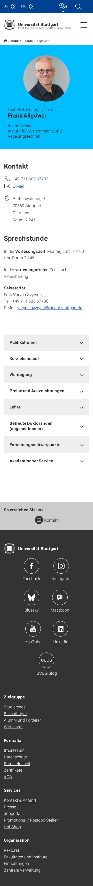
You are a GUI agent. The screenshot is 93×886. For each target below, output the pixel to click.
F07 (24, 6)
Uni (6, 6)
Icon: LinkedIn (60, 629)
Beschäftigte (15, 713)
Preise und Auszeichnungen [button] (37, 390)
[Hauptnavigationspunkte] (83, 24)
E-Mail (18, 186)
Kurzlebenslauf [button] (24, 358)
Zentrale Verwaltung (22, 870)
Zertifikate (13, 770)
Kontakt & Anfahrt (20, 800)
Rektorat (11, 850)
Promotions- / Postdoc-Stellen (31, 820)
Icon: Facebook (31, 566)
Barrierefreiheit (17, 763)
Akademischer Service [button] (31, 460)
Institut (15, 41)
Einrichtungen (16, 863)
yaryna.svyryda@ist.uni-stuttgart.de (49, 307)
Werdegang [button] (21, 374)
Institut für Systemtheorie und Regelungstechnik (5, 40)
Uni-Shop (12, 826)
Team (28, 41)
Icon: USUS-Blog (46, 660)
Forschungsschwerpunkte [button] (35, 444)
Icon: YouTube (33, 629)
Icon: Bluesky (31, 597)
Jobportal (12, 813)
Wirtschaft (13, 726)
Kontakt (51, 520)
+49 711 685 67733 (30, 178)
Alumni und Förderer (22, 720)
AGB (8, 776)
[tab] (46, 342)
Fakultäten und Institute (25, 856)
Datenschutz (15, 756)
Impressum (14, 750)
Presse (10, 806)
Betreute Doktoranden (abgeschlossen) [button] (31, 425)
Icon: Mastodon (60, 597)
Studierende (15, 706)
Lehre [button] (15, 406)
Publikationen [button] (23, 342)
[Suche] (78, 6)
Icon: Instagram (61, 566)
